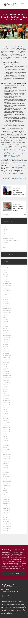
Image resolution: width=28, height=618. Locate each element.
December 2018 (7, 452)
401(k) (4, 231)
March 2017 (6, 497)
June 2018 (5, 465)
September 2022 (7, 360)
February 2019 (6, 447)
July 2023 (5, 342)
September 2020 (7, 405)
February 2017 (6, 499)
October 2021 (6, 380)
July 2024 (5, 317)
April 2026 (5, 276)
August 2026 (6, 267)
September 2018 (7, 458)
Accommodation (7, 236)
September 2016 (7, 510)
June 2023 (5, 344)
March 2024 (6, 326)
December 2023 (7, 333)
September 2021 (7, 382)
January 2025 (6, 306)
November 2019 (7, 427)
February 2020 (6, 420)
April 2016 (5, 517)
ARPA (4, 245)
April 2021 (5, 393)
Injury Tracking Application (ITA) (13, 124)
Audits (4, 247)
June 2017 (5, 492)
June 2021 (5, 389)
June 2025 (5, 297)
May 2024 (5, 321)
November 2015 (7, 526)
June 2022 (5, 366)
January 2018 (6, 476)
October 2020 (6, 402)
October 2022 (6, 357)
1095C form (6, 227)
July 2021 (5, 387)
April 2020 (5, 416)
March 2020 (6, 418)
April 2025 (5, 301)
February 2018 (6, 474)
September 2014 (7, 528)
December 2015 (7, 524)
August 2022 (6, 362)
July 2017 (5, 490)
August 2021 (6, 384)
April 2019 (5, 443)
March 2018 (6, 472)
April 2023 (5, 348)
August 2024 (6, 315)
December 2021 (7, 375)
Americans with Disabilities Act (10, 240)
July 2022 (5, 364)
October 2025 (6, 288)
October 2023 (6, 337)
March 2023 (6, 351)
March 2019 (6, 445)
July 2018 (5, 463)
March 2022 (6, 371)
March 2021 (6, 396)
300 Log (5, 229)
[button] (22, 4)
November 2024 (7, 310)
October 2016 (6, 508)
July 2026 (5, 270)
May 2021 (5, 391)
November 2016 (7, 506)
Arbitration (5, 242)
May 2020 (5, 413)
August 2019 (6, 434)
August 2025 (6, 292)
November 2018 (7, 454)
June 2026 (5, 272)
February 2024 (6, 328)
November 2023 (7, 335)
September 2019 (7, 431)
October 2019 (6, 429)
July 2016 (5, 515)
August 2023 (6, 339)
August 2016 (6, 512)
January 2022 (6, 373)
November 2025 (7, 285)
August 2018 (6, 461)
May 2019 (5, 440)
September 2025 (7, 290)
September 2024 (7, 312)
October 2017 (6, 483)
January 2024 (6, 330)
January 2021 (6, 398)
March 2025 (6, 303)
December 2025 (7, 283)
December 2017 (7, 479)
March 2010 (6, 530)
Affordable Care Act (8, 238)
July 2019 (5, 436)
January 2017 (6, 501)
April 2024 (5, 324)
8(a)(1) (4, 233)
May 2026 (5, 274)
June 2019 (5, 438)
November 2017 (7, 481)
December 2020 (7, 400)
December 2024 (7, 308)
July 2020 (5, 409)
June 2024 (5, 319)
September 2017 (7, 485)
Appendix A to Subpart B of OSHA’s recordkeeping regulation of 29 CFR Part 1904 (15, 151)
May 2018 (5, 467)
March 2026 (6, 279)
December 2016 (7, 503)
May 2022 (5, 369)
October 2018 (6, 456)
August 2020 (6, 407)
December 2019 (7, 425)
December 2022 (7, 355)
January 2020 (6, 422)
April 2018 (5, 470)
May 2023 (5, 346)
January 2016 (6, 521)
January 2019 (6, 449)
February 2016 (6, 519)
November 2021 (7, 378)
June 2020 (5, 411)
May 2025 (5, 299)
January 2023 (6, 353)
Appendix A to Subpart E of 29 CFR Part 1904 (13, 156)
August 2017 (6, 488)
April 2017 (5, 494)
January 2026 (6, 281)
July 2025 (5, 294)
